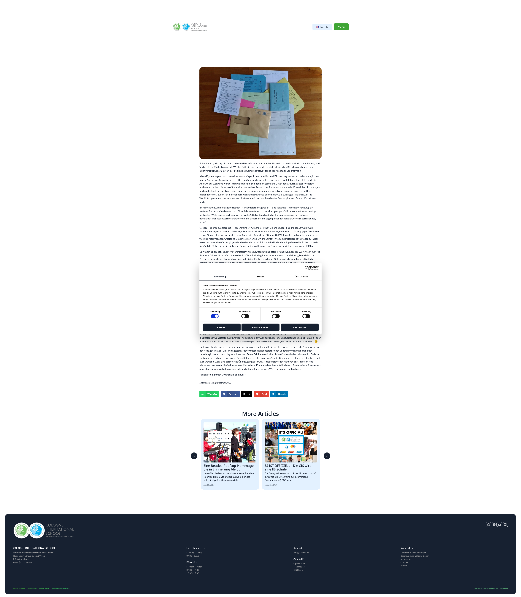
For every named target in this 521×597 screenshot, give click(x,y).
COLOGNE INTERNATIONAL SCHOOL (34, 547)
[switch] (245, 316)
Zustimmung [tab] (220, 276)
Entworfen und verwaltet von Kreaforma (491, 588)
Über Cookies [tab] (301, 276)
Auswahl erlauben (260, 327)
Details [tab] (260, 276)
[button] (209, 394)
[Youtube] (499, 524)
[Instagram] (488, 524)
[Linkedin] (505, 524)
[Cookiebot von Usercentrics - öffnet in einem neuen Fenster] (307, 268)
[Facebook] (494, 524)
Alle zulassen (299, 327)
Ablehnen (221, 327)
